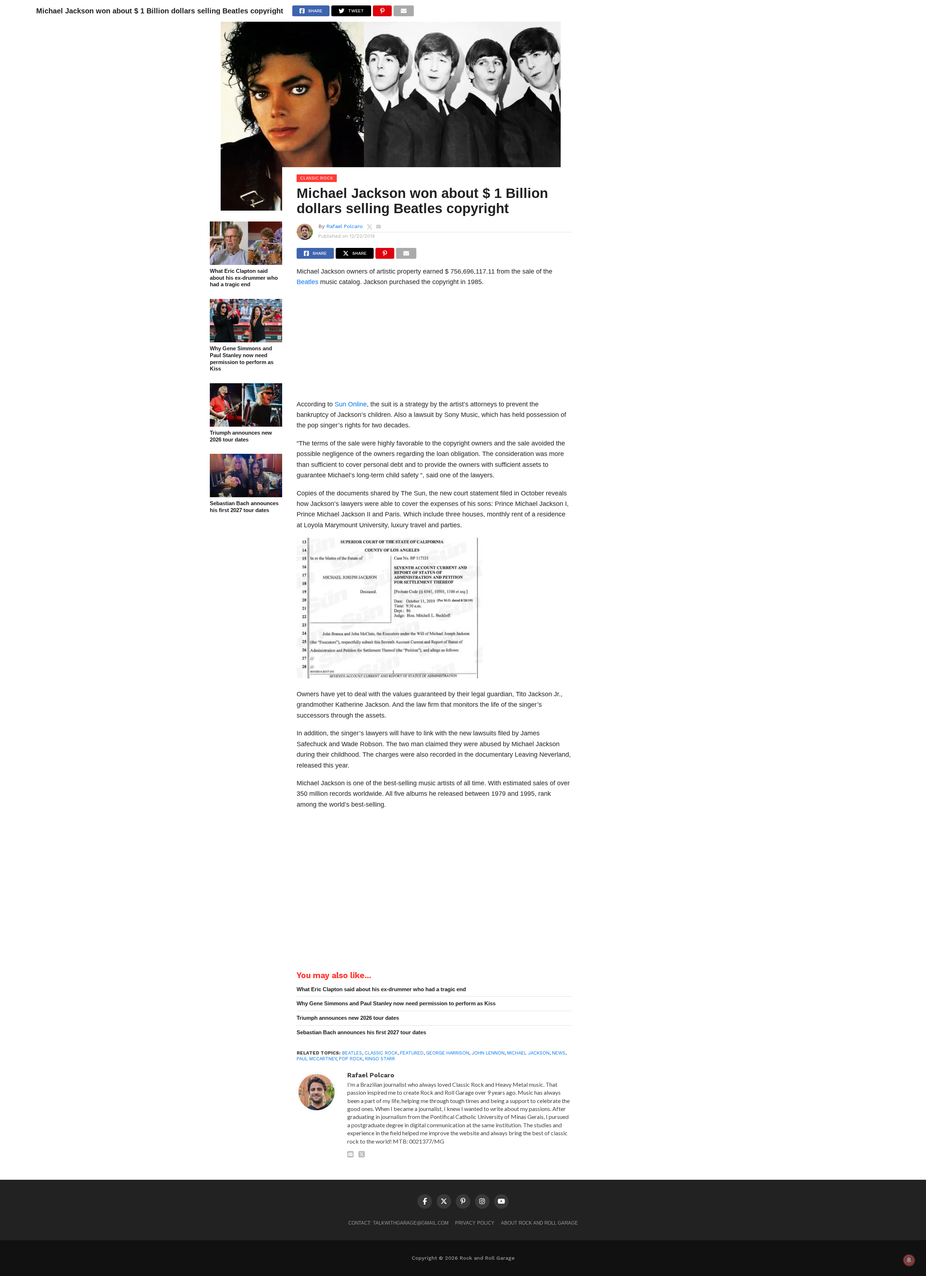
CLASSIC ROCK (381, 1053)
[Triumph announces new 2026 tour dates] (246, 424)
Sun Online (351, 404)
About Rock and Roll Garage (539, 1223)
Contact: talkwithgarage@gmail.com (398, 1223)
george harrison (447, 1053)
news (558, 1053)
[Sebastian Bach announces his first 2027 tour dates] (246, 494)
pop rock (350, 1058)
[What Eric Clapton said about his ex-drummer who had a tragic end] (246, 262)
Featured (412, 1053)
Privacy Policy (474, 1223)
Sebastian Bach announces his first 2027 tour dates (244, 506)
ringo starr (380, 1058)
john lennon (488, 1053)
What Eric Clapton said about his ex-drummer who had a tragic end (244, 277)
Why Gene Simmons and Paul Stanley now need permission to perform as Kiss (241, 358)
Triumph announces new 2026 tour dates (241, 436)
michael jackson (528, 1053)
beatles (352, 1053)
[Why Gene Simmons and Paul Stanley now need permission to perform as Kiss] (246, 340)
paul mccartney (316, 1058)
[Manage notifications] (909, 1260)
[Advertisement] (434, 345)
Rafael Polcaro (344, 226)
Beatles (307, 282)
